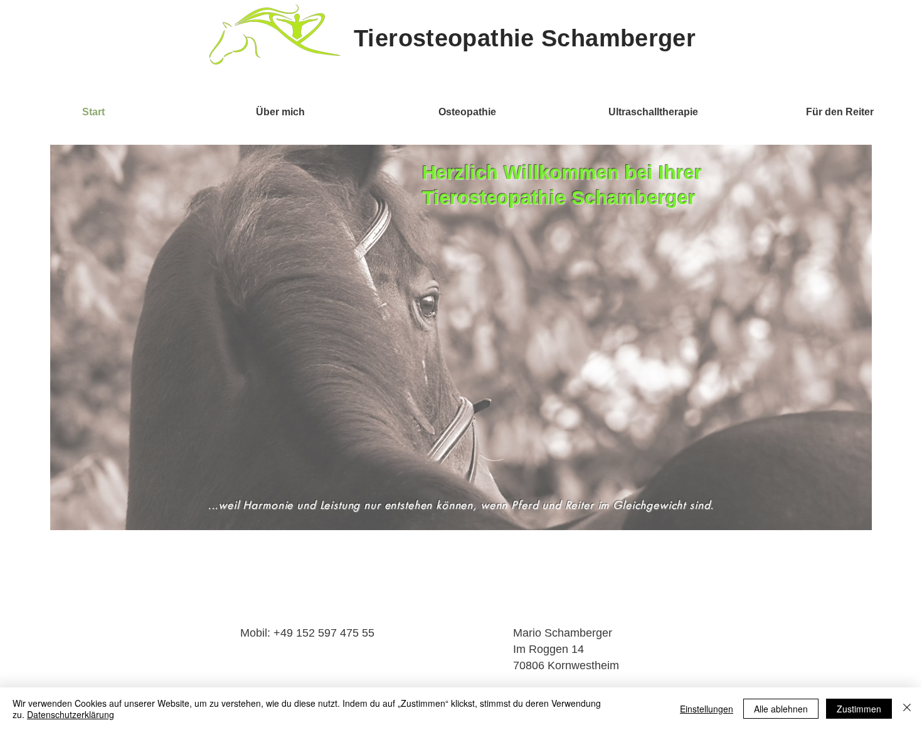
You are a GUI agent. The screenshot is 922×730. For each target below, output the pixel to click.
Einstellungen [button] (706, 708)
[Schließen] (906, 708)
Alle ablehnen (781, 708)
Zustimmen (859, 708)
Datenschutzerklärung (70, 714)
